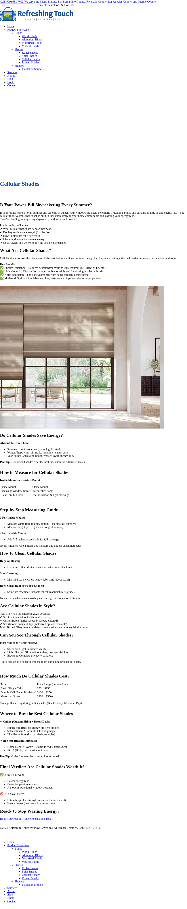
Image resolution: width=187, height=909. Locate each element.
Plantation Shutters (32, 884)
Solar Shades (29, 871)
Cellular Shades (31, 874)
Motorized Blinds (32, 858)
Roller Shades (30, 868)
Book (10, 897)
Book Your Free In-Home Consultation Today (26, 818)
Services (12, 887)
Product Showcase (18, 845)
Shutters (19, 881)
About (11, 891)
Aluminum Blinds (32, 855)
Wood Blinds (29, 851)
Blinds (18, 848)
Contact (11, 901)
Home (10, 842)
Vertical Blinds (30, 861)
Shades (19, 865)
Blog (10, 894)
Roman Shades (30, 878)
